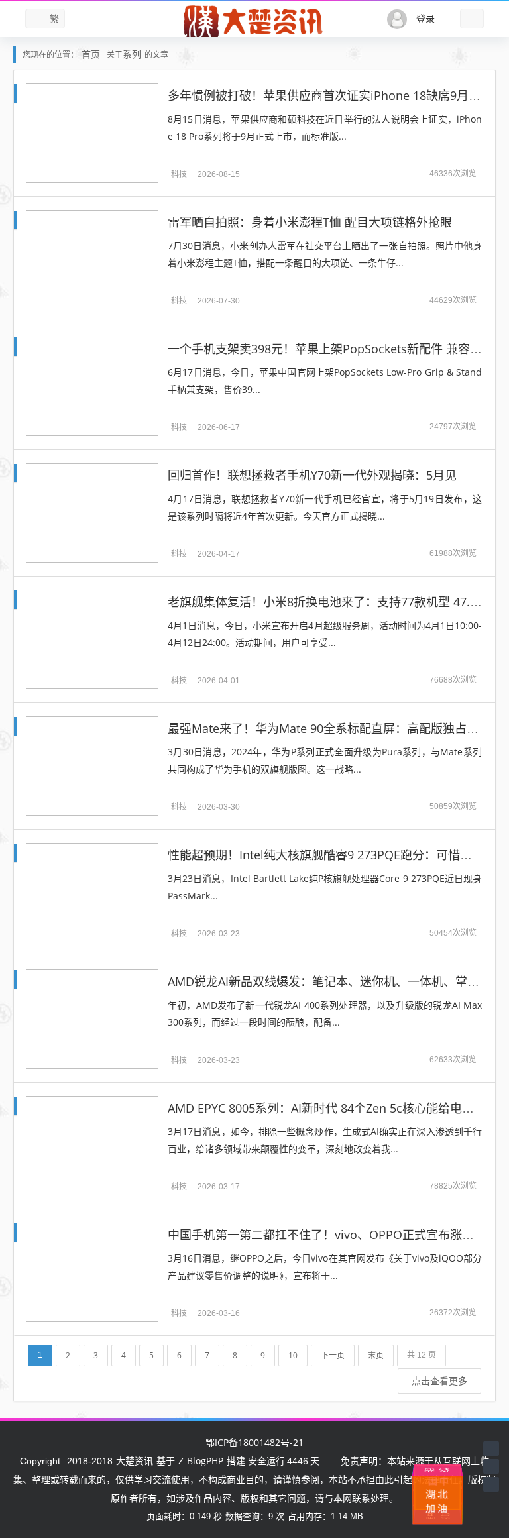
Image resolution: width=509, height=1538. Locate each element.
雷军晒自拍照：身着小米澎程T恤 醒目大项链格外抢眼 (310, 222)
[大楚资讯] (254, 22)
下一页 (333, 1355)
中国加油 (441, 1497)
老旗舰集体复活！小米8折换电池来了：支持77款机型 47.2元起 (334, 602)
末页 (376, 1355)
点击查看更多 (439, 1380)
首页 (91, 54)
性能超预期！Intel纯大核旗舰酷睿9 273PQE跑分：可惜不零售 (332, 855)
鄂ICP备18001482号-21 (254, 1442)
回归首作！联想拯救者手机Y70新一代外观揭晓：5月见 (312, 475)
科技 (179, 174)
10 (293, 1355)
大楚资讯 (134, 1461)
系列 (132, 54)
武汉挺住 (437, 1467)
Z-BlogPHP (200, 1461)
